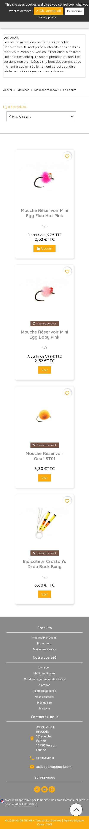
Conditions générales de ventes (44, 679)
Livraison (44, 667)
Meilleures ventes (44, 649)
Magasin (44, 708)
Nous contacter (44, 696)
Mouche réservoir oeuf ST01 (45, 456)
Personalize (74, 11)
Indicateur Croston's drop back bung (44, 564)
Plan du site (44, 702)
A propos (44, 685)
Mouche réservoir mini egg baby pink (44, 334)
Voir (44, 370)
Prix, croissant (20, 116)
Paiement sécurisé (44, 690)
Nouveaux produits (44, 637)
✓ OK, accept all (48, 11)
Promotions (44, 643)
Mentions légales (44, 673)
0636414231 (45, 758)
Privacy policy (46, 17)
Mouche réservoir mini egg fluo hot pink (44, 213)
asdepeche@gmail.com (54, 767)
